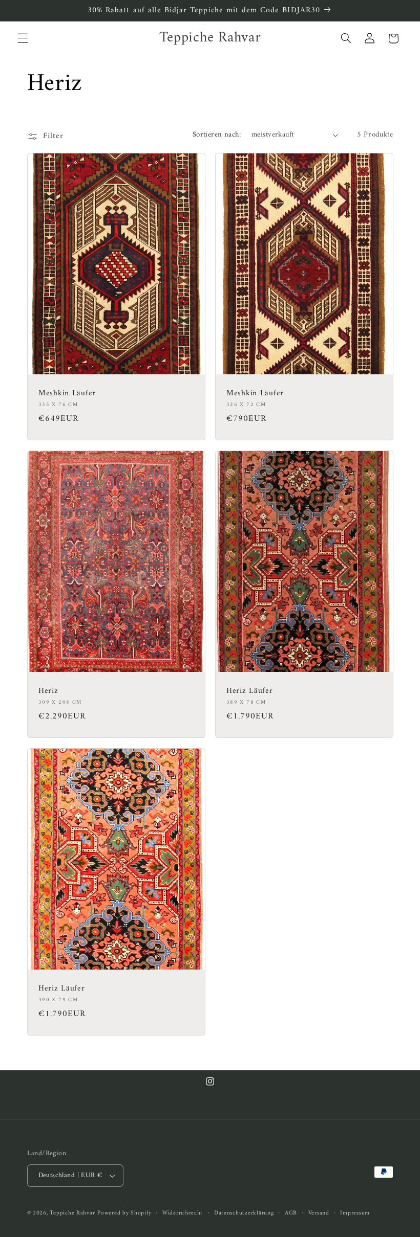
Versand (318, 1213)
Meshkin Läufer (67, 394)
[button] (22, 38)
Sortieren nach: (217, 134)
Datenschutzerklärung (244, 1213)
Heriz (48, 691)
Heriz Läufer (249, 691)
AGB (291, 1213)
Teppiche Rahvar (72, 1213)
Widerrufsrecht (182, 1213)
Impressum (355, 1213)
